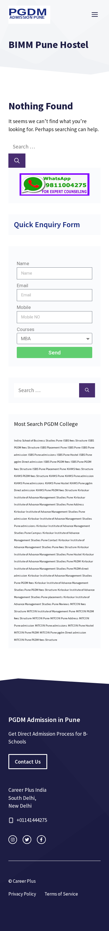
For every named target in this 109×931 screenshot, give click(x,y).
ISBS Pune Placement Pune (49, 469)
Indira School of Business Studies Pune (38, 440)
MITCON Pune (40, 618)
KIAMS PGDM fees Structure (31, 476)
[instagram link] (12, 839)
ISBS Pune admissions (42, 455)
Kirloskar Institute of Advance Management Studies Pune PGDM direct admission (53, 568)
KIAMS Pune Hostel (57, 483)
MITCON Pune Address (64, 618)
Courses (25, 329)
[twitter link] (27, 839)
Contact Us (28, 761)
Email (22, 285)
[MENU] (94, 14)
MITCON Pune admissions (51, 625)
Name (23, 263)
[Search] (16, 160)
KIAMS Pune (56, 476)
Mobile (24, 307)
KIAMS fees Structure (80, 469)
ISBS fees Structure (75, 440)
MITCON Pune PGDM (26, 632)
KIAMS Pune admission (79, 476)
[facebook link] (41, 839)
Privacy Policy (22, 894)
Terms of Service (61, 894)
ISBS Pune (74, 447)
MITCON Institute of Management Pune (51, 611)
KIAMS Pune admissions (29, 483)
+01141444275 (31, 820)
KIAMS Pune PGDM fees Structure (56, 490)
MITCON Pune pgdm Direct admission (63, 632)
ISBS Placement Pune (53, 447)
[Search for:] (46, 146)
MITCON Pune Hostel (81, 625)
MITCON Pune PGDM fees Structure (35, 640)
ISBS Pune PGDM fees (57, 462)
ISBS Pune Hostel (67, 455)
